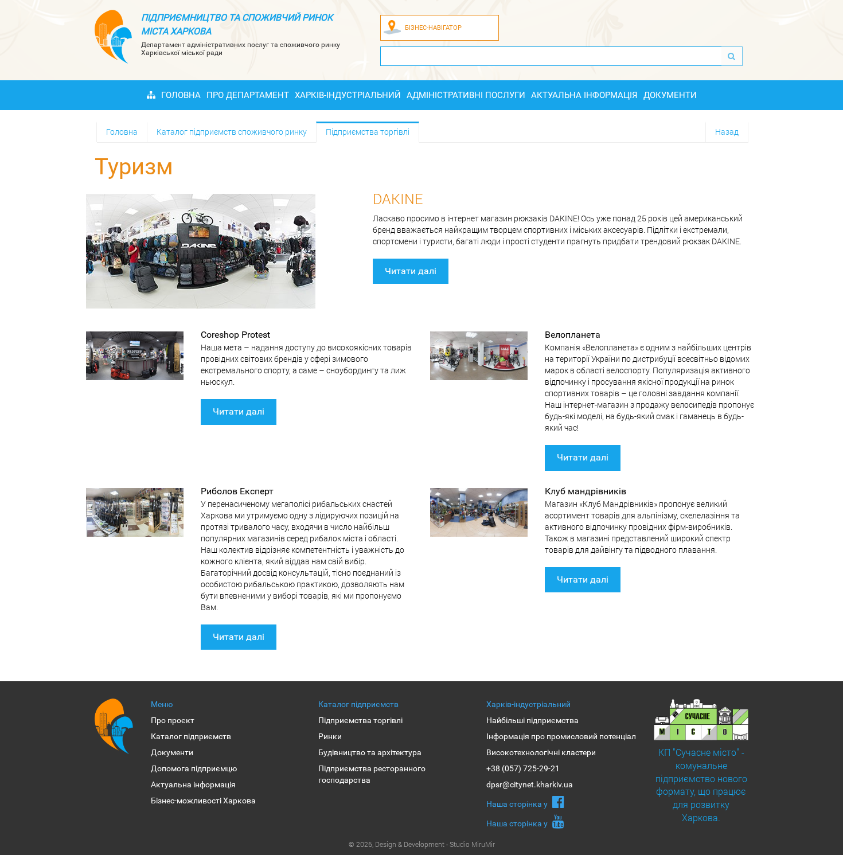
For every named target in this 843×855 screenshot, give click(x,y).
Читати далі (410, 271)
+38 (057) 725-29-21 (523, 768)
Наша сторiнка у (517, 804)
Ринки (330, 736)
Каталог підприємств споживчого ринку (232, 131)
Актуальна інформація (584, 95)
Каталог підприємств (191, 736)
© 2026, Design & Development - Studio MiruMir (422, 844)
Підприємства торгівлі (367, 131)
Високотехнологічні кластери (541, 752)
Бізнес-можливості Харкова (203, 800)
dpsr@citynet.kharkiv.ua (529, 784)
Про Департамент (247, 95)
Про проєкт (172, 720)
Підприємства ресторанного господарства (372, 774)
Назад (727, 131)
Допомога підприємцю (194, 768)
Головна (181, 95)
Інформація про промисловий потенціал (561, 736)
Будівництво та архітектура (370, 752)
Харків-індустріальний (348, 95)
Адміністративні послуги (466, 95)
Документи (670, 95)
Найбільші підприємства (532, 720)
